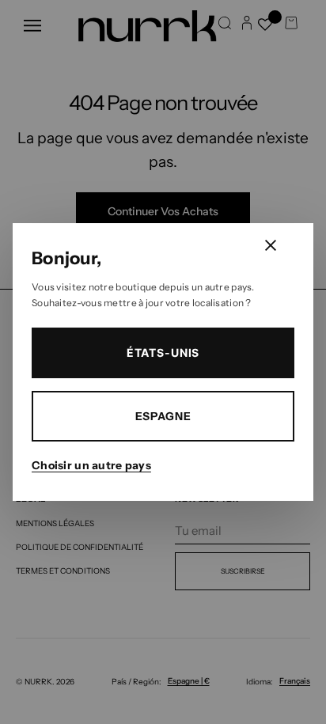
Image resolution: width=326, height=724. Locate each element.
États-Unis (163, 352)
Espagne (163, 416)
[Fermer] (270, 245)
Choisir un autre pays (91, 465)
